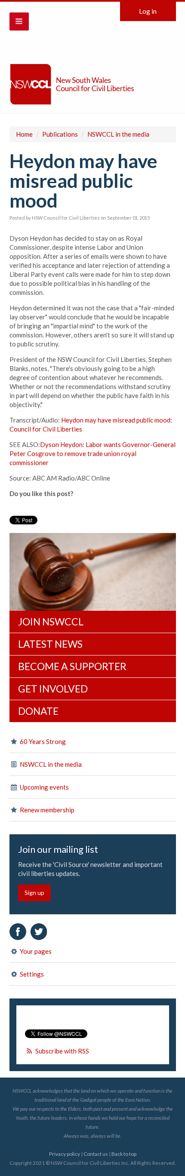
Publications (60, 134)
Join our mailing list (58, 849)
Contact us (95, 1154)
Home (24, 134)
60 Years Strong (42, 741)
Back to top (123, 1154)
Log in (148, 11)
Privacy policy (64, 1154)
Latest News (50, 644)
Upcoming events (43, 787)
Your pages (35, 951)
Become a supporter (72, 666)
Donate (38, 711)
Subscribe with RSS (62, 1051)
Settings (31, 974)
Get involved (53, 689)
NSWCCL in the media (118, 134)
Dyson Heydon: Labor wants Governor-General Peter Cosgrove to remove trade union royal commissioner (92, 453)
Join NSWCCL (50, 622)
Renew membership (46, 810)
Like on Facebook (17, 931)
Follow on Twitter (39, 931)
